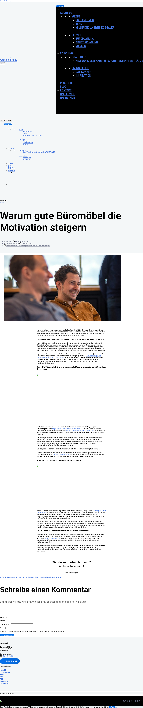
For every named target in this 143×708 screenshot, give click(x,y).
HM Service (67, 94)
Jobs (2, 677)
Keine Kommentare (28, 246)
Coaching (66, 53)
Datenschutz (4, 683)
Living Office (80, 68)
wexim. (8, 59)
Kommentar (4, 617)
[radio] (68, 569)
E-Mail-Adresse (5, 624)
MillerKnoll (95, 27)
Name (2, 621)
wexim (76, 16)
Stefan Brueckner (23, 241)
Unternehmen (85, 20)
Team (79, 24)
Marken (81, 46)
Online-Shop (11, 661)
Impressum (4, 681)
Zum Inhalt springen (6, 1)
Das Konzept (84, 72)
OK (110, 707)
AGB (1, 679)
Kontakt (66, 90)
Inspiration (83, 75)
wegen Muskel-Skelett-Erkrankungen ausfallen (66, 429)
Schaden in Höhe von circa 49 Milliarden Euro (80, 430)
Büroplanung (85, 38)
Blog (63, 86)
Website (2, 628)
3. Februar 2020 (27, 243)
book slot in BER (8, 656)
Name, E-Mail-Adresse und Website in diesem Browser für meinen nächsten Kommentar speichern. (33, 632)
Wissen (2, 202)
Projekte (66, 83)
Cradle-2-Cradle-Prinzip (52, 538)
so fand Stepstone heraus (62, 454)
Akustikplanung (87, 42)
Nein (113, 707)
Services (77, 35)
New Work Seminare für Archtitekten (109, 60)
